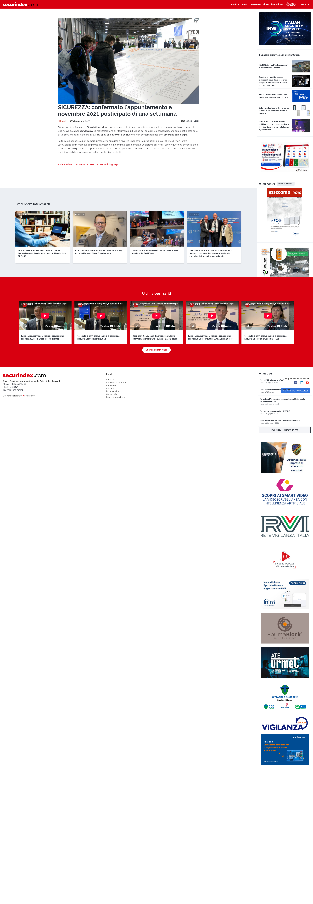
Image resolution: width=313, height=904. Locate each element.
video (266, 4)
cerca (306, 4)
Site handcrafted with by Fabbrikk (19, 396)
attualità (62, 121)
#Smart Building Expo (107, 164)
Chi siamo (110, 379)
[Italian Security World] (285, 44)
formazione (277, 4)
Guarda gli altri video (156, 350)
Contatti (110, 388)
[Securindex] (20, 4)
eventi (245, 4)
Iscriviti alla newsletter (284, 430)
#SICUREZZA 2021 (84, 164)
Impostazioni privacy (115, 397)
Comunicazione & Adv (116, 382)
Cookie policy (112, 394)
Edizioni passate (285, 184)
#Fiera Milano (65, 164)
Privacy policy (112, 391)
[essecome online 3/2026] (284, 237)
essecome (256, 4)
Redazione (111, 385)
